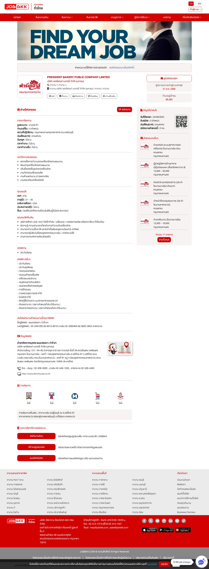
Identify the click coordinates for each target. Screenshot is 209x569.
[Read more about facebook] (144, 520)
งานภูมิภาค (116, 17)
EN (199, 4)
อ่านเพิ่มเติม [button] (110, 96)
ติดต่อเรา (181, 484)
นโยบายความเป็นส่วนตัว (147, 558)
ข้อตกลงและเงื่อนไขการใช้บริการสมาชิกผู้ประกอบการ (57, 558)
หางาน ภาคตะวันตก (101, 503)
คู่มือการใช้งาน (141, 17)
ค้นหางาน (66, 17)
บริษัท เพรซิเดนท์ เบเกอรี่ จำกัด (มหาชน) (65, 81)
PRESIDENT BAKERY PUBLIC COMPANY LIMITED (78, 77)
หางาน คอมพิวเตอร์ (56, 489)
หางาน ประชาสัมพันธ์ (57, 512)
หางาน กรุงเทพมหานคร (103, 507)
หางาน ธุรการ (13, 503)
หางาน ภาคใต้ (98, 484)
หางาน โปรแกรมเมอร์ (16, 489)
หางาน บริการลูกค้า (56, 507)
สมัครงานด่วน (36, 436)
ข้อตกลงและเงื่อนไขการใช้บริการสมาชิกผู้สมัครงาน (108, 558)
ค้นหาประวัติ (92, 17)
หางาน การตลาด (14, 484)
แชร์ (52, 96)
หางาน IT (11, 507)
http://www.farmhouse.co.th (35, 374)
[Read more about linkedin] (170, 520)
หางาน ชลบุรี (138, 480)
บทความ (167, 17)
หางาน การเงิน (53, 494)
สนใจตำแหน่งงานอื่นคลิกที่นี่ (121, 67)
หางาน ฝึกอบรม (54, 498)
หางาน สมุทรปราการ (142, 503)
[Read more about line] (177, 520)
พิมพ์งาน (79, 96)
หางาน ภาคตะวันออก (102, 498)
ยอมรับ (164, 564)
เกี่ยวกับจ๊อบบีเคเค (191, 17)
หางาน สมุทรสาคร (140, 507)
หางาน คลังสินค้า (55, 484)
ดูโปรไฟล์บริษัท (170, 79)
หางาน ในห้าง (13, 512)
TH (191, 4)
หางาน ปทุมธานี (139, 489)
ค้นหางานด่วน (42, 17)
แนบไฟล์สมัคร (36, 458)
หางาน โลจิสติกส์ (54, 480)
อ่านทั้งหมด (164, 240)
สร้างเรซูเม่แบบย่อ (36, 447)
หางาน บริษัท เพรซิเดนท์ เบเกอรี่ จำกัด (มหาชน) (71, 88)
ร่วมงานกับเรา (183, 480)
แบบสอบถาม (183, 507)
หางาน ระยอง (138, 498)
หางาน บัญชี (12, 494)
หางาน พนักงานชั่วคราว (58, 503)
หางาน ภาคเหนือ (99, 489)
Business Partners (186, 512)
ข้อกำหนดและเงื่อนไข (186, 489)
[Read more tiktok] (183, 520)
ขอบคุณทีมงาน (184, 503)
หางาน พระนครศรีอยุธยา (144, 494)
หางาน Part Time (15, 480)
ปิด (176, 564)
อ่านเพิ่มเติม (152, 564)
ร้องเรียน (94, 96)
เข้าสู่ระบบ (194, 9)
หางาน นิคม (137, 512)
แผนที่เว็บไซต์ (183, 494)
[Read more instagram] (163, 520)
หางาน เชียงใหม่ (99, 512)
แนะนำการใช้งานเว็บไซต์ (187, 498)
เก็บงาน (64, 96)
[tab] (109, 96)
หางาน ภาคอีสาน (100, 494)
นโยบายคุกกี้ (168, 558)
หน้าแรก (17, 17)
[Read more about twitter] (150, 520)
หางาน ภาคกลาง (100, 480)
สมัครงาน (126, 109)
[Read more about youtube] (157, 520)
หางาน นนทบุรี (139, 484)
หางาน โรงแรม (13, 498)
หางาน (53, 85)
